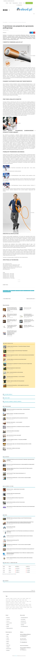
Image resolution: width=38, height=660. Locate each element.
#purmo (21, 290)
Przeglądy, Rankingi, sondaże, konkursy (12, 401)
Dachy (7, 636)
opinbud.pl (22, 624)
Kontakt (7, 626)
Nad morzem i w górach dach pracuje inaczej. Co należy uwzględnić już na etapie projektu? (20, 464)
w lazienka (21, 607)
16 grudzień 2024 (10, 528)
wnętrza (27, 601)
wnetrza (18, 598)
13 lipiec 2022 (10, 490)
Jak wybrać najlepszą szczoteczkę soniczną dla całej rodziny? (16, 359)
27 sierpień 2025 (10, 386)
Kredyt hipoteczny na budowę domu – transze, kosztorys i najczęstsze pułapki (19, 477)
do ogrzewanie (13, 605)
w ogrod (30, 604)
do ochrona (7, 607)
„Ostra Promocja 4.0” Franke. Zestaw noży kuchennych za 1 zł (16, 473)
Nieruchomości (8, 648)
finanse (21, 601)
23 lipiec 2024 (10, 356)
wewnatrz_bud (8, 605)
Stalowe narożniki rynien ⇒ (31, 298)
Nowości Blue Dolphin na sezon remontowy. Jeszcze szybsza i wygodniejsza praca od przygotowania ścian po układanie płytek (12, 333)
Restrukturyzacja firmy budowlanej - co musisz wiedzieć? (16, 376)
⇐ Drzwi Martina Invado (7, 298)
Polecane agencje (8, 394)
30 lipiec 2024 (10, 445)
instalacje (27, 598)
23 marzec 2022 (10, 503)
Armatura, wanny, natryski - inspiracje (23, 605)
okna (21, 598)
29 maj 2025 (9, 533)
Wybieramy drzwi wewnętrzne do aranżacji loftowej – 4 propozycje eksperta (18, 409)
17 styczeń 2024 (10, 449)
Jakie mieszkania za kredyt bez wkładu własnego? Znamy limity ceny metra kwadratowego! (21, 506)
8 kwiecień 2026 (10, 541)
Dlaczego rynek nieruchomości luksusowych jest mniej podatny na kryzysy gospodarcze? (20, 548)
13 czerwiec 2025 (10, 524)
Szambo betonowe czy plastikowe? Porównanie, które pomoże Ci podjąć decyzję (19, 363)
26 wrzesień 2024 (10, 347)
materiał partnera (8, 601)
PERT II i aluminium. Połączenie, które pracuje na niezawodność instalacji (12, 315)
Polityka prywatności (9, 628)
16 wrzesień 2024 (10, 373)
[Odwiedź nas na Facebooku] (3, 10)
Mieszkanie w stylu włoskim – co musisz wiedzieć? (14, 422)
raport (31, 607)
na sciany (21, 604)
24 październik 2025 (10, 537)
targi (23, 601)
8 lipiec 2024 (10, 382)
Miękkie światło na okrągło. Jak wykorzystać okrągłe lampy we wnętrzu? (12, 320)
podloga (7, 608)
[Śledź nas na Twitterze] (5, 10)
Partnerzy (7, 621)
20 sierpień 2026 (10, 311)
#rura (9, 290)
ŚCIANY (7, 634)
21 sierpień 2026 (10, 461)
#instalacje (13, 290)
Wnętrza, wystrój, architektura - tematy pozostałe (12, 604)
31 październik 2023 (10, 436)
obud (30, 601)
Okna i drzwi (8, 645)
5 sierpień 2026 (27, 317)
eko (25, 601)
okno (30, 598)
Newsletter (8, 617)
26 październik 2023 (10, 410)
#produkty (32, 290)
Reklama (7, 624)
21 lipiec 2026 (10, 328)
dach (24, 604)
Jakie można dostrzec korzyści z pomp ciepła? (14, 435)
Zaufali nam (8, 619)
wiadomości (7, 598)
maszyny (12, 601)
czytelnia (11, 598)
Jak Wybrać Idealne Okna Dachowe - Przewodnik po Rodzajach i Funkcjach (18, 346)
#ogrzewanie (18, 290)
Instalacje (7, 646)
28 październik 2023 (10, 419)
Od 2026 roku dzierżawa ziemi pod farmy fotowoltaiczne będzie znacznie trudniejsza (20, 535)
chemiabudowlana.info (24, 617)
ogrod (30, 605)
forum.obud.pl (23, 619)
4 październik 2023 (10, 423)
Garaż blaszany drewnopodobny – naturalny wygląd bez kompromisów (18, 385)
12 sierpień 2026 (27, 309)
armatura (13, 607)
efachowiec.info (23, 621)
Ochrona (7, 639)
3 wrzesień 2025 (10, 519)
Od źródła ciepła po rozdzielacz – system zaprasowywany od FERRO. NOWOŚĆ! (12, 326)
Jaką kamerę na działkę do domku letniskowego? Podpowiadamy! (17, 350)
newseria (26, 604)
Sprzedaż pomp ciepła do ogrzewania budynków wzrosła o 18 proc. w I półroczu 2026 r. (29, 315)
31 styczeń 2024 (10, 432)
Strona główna (5, 22)
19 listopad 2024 (10, 369)
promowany (17, 607)
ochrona (17, 605)
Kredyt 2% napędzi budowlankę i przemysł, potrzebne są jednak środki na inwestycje (19, 557)
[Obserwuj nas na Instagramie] (7, 10)
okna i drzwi (15, 598)
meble (11, 607)
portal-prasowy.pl (23, 622)
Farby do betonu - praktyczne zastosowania (13, 448)
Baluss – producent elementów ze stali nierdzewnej (15, 372)
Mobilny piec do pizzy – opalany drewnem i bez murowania (15, 489)
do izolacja (24, 607)
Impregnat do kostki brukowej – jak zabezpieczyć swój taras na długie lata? (18, 426)
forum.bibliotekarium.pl (24, 626)
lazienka (28, 607)
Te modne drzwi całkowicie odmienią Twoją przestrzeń (15, 497)
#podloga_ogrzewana (26, 290)
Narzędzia (8, 650)
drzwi (18, 601)
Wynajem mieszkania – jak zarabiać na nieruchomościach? (16, 413)
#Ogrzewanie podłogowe (7, 291)
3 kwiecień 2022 (10, 507)
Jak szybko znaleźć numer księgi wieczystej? (13, 493)
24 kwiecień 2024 (10, 360)
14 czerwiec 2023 (10, 494)
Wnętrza (7, 641)
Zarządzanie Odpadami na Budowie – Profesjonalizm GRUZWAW (17, 439)
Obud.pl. (16, 655)
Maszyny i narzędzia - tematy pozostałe (17, 608)
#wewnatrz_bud (5, 290)
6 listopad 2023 (10, 440)
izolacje (16, 601)
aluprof (10, 608)
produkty (24, 598)
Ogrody (7, 643)
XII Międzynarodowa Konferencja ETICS (13, 540)
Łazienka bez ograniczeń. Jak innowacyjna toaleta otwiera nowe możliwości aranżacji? (29, 320)
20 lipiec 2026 (27, 327)
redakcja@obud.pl (24, 642)
